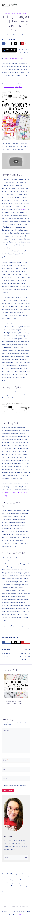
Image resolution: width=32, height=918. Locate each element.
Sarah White (12, 35)
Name (5, 760)
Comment (6, 730)
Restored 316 (19, 914)
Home (13, 904)
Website (5, 778)
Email (5, 769)
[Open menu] (26, 5)
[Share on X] (16, 43)
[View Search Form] (29, 5)
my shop (23, 209)
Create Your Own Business (11, 13)
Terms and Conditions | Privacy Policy (16, 906)
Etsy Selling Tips (24, 13)
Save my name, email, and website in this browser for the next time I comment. (16, 784)
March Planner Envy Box (7, 653)
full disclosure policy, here (13, 58)
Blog (18, 904)
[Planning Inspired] (10, 5)
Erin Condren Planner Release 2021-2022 (24, 654)
